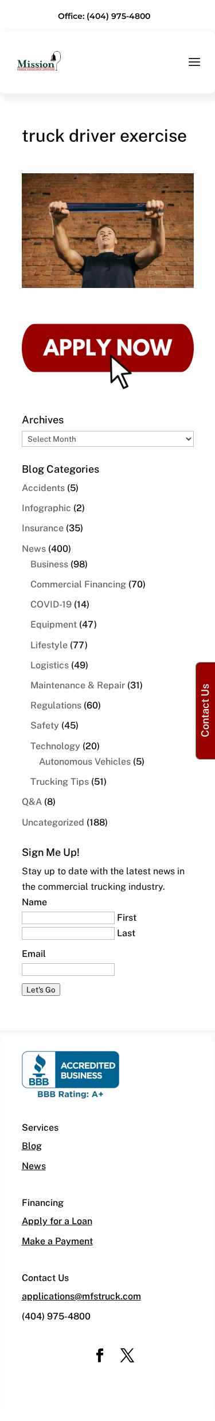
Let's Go (41, 989)
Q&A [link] (32, 801)
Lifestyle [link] (49, 645)
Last (126, 933)
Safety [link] (44, 725)
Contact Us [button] (205, 710)
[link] (39, 59)
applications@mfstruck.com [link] (81, 1296)
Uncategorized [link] (53, 822)
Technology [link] (55, 746)
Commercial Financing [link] (78, 584)
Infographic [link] (46, 508)
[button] (194, 69)
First (126, 917)
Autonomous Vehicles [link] (85, 761)
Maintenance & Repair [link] (77, 685)
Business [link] (49, 564)
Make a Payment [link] (57, 1241)
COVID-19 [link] (51, 604)
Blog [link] (32, 1145)
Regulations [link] (55, 705)
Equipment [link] (53, 624)
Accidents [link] (43, 487)
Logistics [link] (49, 665)
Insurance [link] (43, 528)
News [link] (34, 548)
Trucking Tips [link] (59, 781)
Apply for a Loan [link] (57, 1221)
